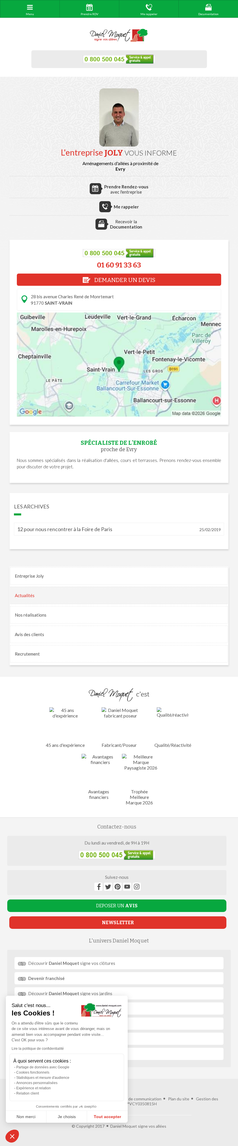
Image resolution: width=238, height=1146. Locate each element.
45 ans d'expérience (65, 745)
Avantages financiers (98, 794)
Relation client (27, 1093)
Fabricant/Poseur (119, 745)
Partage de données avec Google (42, 1067)
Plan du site (178, 1098)
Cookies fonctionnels (32, 1072)
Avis (29, 634)
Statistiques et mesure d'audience (42, 1078)
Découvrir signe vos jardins (70, 993)
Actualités (25, 595)
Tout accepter (107, 1116)
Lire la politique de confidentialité (38, 1049)
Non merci (26, 1116)
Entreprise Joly (29, 576)
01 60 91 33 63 (119, 265)
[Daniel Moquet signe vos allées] (119, 35)
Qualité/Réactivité (172, 745)
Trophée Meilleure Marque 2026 (139, 797)
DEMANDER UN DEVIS (124, 279)
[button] (12, 1136)
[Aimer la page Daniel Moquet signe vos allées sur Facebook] (98, 887)
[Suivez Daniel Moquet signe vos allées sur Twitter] (108, 887)
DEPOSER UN (117, 905)
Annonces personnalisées (36, 1083)
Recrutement (27, 653)
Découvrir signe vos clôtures (71, 963)
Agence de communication (137, 1098)
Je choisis (67, 1116)
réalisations (30, 614)
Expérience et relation (33, 1088)
